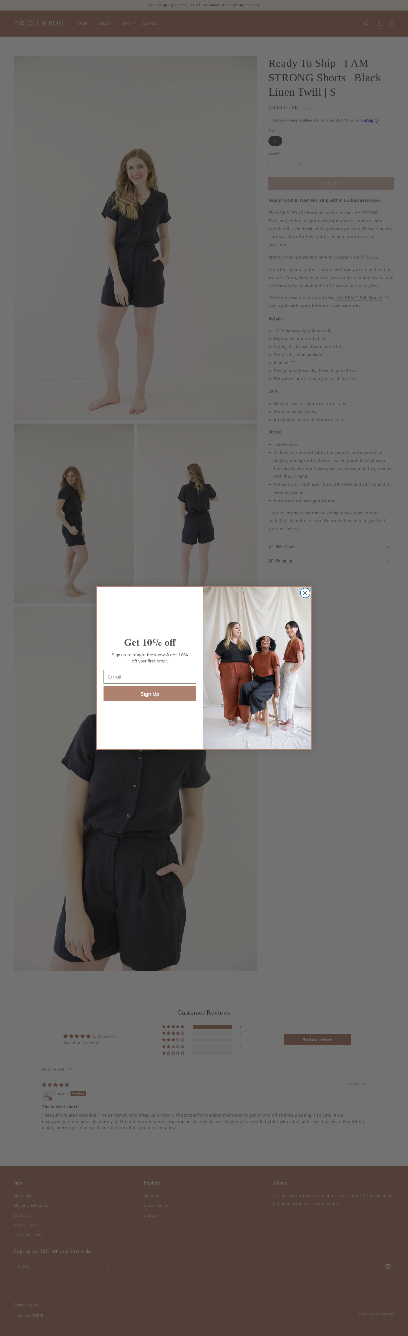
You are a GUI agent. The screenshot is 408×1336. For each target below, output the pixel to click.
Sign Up (150, 694)
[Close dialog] (305, 593)
